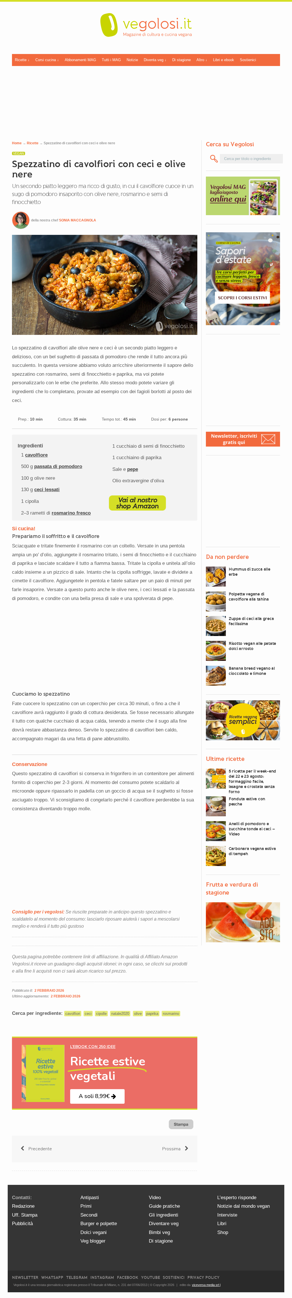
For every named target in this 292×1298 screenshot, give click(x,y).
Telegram (77, 1277)
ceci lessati (47, 489)
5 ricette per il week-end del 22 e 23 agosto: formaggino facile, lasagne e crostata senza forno (252, 781)
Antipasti (89, 1197)
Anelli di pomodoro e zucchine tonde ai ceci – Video (252, 829)
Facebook (127, 1277)
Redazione (23, 1206)
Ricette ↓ (22, 60)
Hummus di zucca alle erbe (249, 572)
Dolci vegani (93, 1232)
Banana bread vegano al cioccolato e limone (252, 671)
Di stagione (181, 60)
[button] (97, 1096)
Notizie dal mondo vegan (243, 1206)
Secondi (89, 1215)
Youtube (150, 1277)
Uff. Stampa (24, 1215)
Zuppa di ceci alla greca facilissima (251, 621)
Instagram (102, 1277)
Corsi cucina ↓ (47, 60)
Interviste (227, 1215)
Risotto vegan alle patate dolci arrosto (252, 646)
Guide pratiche (164, 1206)
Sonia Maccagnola (77, 220)
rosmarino (171, 1013)
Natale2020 (120, 1013)
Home (17, 143)
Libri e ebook (223, 60)
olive (138, 1013)
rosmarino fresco (71, 513)
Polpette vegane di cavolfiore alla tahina (249, 596)
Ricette (32, 143)
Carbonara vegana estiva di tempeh (252, 851)
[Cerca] (214, 158)
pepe (132, 469)
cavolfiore (36, 455)
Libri (221, 1223)
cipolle (101, 1013)
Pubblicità (22, 1223)
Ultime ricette (225, 759)
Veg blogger (93, 1241)
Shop (222, 1232)
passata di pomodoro (58, 466)
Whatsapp (52, 1277)
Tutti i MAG (111, 60)
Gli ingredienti (163, 1215)
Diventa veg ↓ (155, 60)
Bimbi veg (159, 1232)
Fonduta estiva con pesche (247, 801)
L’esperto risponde (236, 1197)
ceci (88, 1013)
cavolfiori (72, 1013)
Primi (86, 1206)
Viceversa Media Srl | (206, 1285)
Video (155, 1197)
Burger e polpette (98, 1223)
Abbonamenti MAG (80, 60)
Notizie (132, 60)
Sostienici (248, 60)
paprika (152, 1013)
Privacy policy (203, 1277)
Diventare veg (164, 1223)
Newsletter (25, 1277)
